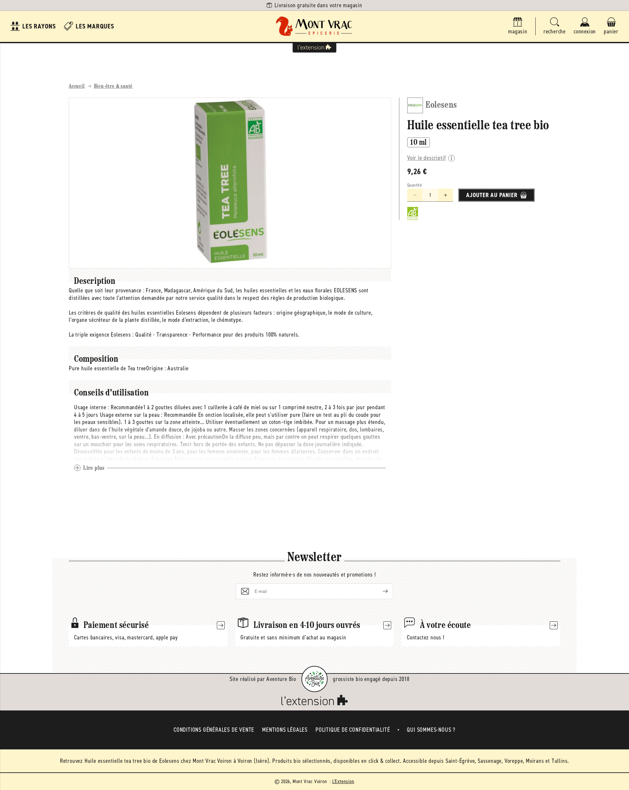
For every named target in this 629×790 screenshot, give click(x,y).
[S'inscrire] (380, 591)
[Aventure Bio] (314, 679)
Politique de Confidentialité (352, 730)
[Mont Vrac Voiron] (314, 26)
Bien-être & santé (113, 86)
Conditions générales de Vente (214, 730)
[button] (554, 26)
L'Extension (343, 781)
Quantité (414, 185)
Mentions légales (285, 730)
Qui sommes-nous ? (431, 730)
